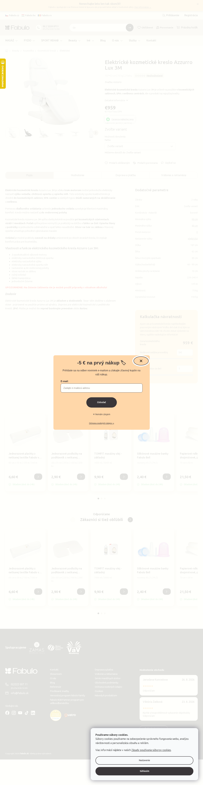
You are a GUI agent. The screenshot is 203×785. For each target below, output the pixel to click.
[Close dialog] (141, 361)
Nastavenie (144, 760)
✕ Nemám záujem (101, 414)
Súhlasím (144, 771)
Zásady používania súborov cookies (151, 750)
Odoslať (101, 402)
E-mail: (65, 381)
